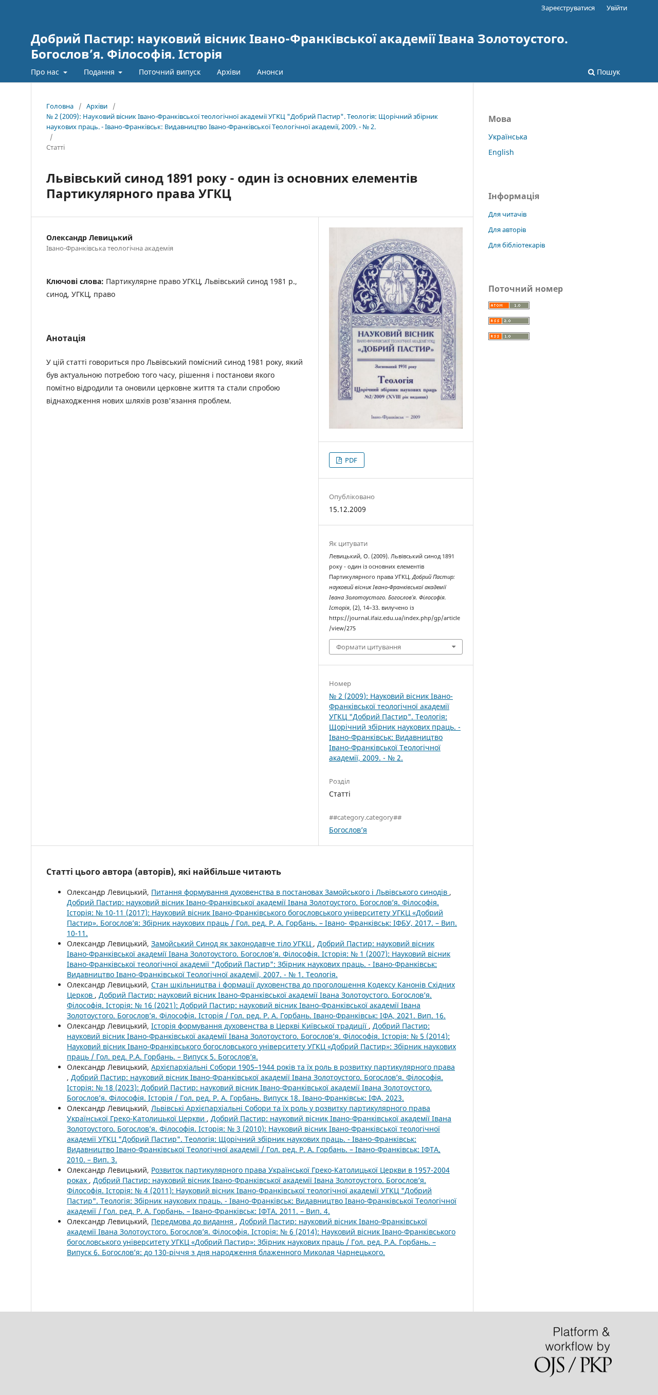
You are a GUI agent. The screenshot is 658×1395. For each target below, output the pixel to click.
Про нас (46, 72)
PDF (350, 460)
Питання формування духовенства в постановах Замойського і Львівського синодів (300, 892)
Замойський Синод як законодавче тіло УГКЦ (232, 943)
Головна (60, 106)
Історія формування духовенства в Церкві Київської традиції (260, 1026)
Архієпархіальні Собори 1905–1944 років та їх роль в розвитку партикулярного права (303, 1067)
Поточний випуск (169, 72)
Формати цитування (368, 646)
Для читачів (507, 214)
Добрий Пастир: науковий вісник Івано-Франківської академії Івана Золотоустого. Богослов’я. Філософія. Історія (299, 46)
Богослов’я (348, 830)
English (501, 152)
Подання (100, 72)
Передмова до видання (193, 1221)
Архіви (229, 72)
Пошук (607, 72)
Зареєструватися (568, 7)
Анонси (270, 72)
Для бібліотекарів (516, 245)
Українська (507, 137)
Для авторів (507, 229)
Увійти (617, 7)
